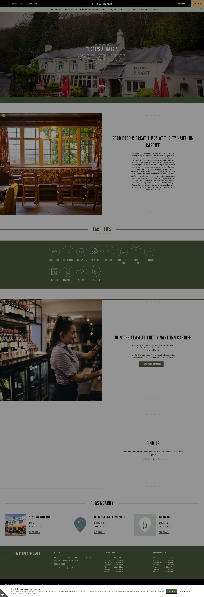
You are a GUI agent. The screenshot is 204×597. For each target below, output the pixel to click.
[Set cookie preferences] (4, 592)
